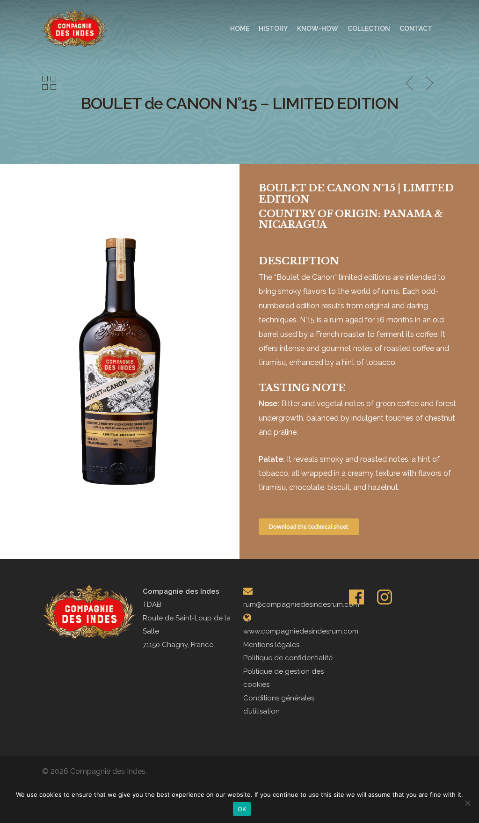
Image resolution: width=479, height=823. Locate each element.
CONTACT (415, 28)
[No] (467, 803)
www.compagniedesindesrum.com (300, 631)
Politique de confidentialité (288, 658)
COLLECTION (369, 28)
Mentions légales (271, 645)
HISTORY (273, 28)
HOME (239, 28)
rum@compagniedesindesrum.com (301, 604)
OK (242, 809)
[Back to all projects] (49, 84)
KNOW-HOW (317, 28)
